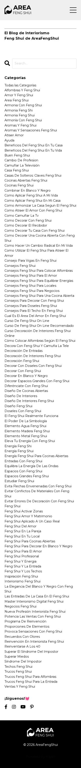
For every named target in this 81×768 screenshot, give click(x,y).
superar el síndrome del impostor (31, 652)
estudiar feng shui (19, 481)
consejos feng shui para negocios (31, 291)
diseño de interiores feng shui (29, 401)
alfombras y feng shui (22, 90)
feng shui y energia (20, 561)
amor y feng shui (18, 95)
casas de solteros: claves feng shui (32, 175)
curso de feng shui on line (26, 321)
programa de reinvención (25, 621)
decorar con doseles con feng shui (33, 366)
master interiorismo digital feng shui (33, 601)
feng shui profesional (21, 556)
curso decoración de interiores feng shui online (37, 333)
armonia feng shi (18, 110)
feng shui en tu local (22, 536)
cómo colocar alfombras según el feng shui (39, 341)
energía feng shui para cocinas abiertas (36, 456)
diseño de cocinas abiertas (26, 391)
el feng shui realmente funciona (31, 416)
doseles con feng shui (22, 411)
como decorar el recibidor (25, 225)
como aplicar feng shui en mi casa (32, 201)
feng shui (12, 506)
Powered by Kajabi (40, 757)
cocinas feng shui (19, 185)
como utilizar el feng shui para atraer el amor (36, 252)
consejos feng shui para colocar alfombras (38, 271)
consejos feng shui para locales (30, 286)
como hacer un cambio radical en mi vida (38, 246)
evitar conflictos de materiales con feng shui (36, 493)
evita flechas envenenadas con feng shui (38, 486)
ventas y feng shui (19, 687)
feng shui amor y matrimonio (28, 516)
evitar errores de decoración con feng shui (39, 501)
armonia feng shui (19, 115)
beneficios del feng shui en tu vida (33, 150)
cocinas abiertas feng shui (25, 180)
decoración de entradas (23, 351)
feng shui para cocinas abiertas (29, 541)
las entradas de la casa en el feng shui (36, 596)
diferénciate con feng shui (26, 386)
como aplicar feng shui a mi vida (31, 195)
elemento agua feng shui (25, 426)
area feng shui (16, 100)
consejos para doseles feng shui (30, 306)
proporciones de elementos (26, 627)
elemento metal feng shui (25, 436)
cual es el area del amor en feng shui (35, 316)
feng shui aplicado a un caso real (32, 521)
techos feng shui (18, 667)
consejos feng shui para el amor (30, 276)
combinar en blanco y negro (27, 190)
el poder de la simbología (25, 421)
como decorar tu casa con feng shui (34, 231)
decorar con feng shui (22, 371)
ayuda (9, 140)
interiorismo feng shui (22, 581)
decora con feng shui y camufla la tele (36, 346)
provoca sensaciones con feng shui (33, 631)
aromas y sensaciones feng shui (30, 130)
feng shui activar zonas (23, 511)
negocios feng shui (20, 606)
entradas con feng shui (23, 461)
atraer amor (14, 135)
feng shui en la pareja (22, 531)
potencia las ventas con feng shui (32, 616)
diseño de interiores (20, 396)
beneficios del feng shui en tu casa (33, 145)
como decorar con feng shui (28, 220)
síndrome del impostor (23, 661)
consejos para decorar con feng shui (34, 301)
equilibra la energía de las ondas (31, 466)
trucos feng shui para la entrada (30, 682)
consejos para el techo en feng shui (33, 311)
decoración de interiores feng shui (32, 356)
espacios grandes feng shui (26, 476)
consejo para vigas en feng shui (30, 261)
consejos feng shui (20, 266)
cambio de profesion (21, 160)
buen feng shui (17, 155)
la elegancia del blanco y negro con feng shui (38, 588)
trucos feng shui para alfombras (30, 677)
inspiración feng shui (21, 576)
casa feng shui (16, 170)
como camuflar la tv (21, 216)
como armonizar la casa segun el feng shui (40, 205)
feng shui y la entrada (22, 566)
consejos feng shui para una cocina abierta (39, 296)
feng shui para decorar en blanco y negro (38, 546)
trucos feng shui (18, 672)
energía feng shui (19, 451)
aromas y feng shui (20, 125)
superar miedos (16, 657)
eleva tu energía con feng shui (29, 441)
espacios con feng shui (23, 471)
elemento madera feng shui (27, 431)
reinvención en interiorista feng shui (34, 642)
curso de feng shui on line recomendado (39, 326)
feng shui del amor (20, 526)
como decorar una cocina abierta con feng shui (39, 237)
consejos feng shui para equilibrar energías (38, 281)
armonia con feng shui (23, 105)
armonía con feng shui (23, 120)
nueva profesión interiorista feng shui (34, 612)
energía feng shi (18, 446)
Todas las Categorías (20, 85)
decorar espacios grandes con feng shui (36, 381)
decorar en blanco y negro (26, 376)
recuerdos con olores (22, 637)
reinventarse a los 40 (22, 646)
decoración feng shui (21, 361)
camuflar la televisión (22, 165)
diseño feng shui (18, 406)
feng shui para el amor (23, 551)
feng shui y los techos (23, 571)
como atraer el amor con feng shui (33, 210)
